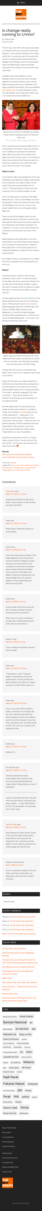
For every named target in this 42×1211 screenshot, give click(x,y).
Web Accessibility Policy (10, 1167)
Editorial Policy (7, 1153)
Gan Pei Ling (7, 1047)
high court (27, 1047)
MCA (4, 1068)
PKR (16, 1096)
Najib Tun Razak (14, 468)
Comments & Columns (10, 1158)
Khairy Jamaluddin (26, 1057)
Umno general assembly (21, 470)
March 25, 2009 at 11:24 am (16, 747)
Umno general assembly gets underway (17, 454)
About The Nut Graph (9, 1128)
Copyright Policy (7, 1162)
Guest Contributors (8, 1146)
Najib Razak (10, 1077)
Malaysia (28, 1062)
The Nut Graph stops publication (23, 917)
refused (22, 412)
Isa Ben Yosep (11, 824)
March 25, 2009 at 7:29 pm (16, 827)
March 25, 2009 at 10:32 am (16, 668)
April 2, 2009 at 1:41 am (14, 865)
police (25, 1096)
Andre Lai (5, 934)
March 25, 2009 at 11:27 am (16, 770)
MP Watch (26, 1068)
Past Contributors (8, 1142)
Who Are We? (6, 1132)
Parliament (33, 1084)
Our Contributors (8, 1137)
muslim (19, 1072)
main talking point (8, 90)
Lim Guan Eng (15, 1062)
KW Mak (5, 1062)
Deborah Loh (9, 1034)
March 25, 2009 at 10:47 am (16, 703)
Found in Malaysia (8, 1043)
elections (24, 1039)
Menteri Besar (14, 1068)
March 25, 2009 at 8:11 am (16, 550)
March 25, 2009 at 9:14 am (16, 642)
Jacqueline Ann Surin (11, 1057)
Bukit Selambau (7, 1029)
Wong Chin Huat (9, 1113)
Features (13, 463)
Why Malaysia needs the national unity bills (18, 967)
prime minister (7, 1102)
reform (22, 468)
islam (29, 1051)
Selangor (18, 1102)
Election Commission (11, 1039)
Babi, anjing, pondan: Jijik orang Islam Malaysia (19, 982)
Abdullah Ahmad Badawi (10, 1017)
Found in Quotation (23, 1043)
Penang (28, 1090)
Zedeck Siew (23, 1113)
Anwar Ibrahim (26, 1016)
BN (31, 1023)
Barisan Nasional (15, 1022)
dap (33, 1028)
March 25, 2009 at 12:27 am (16, 523)
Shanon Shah (10, 1107)
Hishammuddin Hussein (10, 1052)
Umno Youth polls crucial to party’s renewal (18, 457)
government (17, 1047)
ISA (21, 1052)
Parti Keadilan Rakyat (8, 1090)
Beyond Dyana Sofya (10, 994)
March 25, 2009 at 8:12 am (16, 602)
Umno (24, 1107)
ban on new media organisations (22, 465)
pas (20, 1090)
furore (28, 304)
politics (34, 1097)
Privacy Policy (7, 1172)
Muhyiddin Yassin (8, 1072)
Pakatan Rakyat (14, 1083)
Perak (7, 1096)
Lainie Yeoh (10, 491)
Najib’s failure (7, 978)
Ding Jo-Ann (25, 1034)
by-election (22, 1028)
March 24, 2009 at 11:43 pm (16, 494)
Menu (22, 3)
